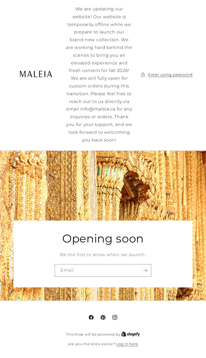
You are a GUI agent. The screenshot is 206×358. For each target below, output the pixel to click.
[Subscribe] (145, 270)
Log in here (127, 344)
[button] (167, 74)
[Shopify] (130, 334)
